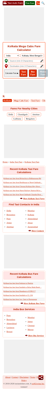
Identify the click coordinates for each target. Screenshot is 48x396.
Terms (32, 377)
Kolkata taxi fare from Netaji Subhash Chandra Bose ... (23, 195)
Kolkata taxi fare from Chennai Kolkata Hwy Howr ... (22, 186)
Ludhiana (17, 119)
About (7, 377)
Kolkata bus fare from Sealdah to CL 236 (18, 295)
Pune (9, 219)
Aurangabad (33, 227)
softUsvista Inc (38, 384)
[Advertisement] (24, 24)
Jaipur (30, 321)
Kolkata (7, 100)
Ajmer (9, 223)
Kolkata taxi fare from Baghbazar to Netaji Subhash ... (22, 182)
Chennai (31, 325)
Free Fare (30, 3)
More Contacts (37, 231)
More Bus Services (36, 336)
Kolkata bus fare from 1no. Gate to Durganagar (20, 299)
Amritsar (36, 114)
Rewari (9, 332)
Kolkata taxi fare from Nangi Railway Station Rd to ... (22, 190)
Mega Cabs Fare (21, 101)
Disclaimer (24, 377)
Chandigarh (23, 114)
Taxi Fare (35, 101)
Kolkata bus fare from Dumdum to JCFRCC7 (19, 291)
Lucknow (10, 327)
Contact (15, 377)
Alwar (30, 223)
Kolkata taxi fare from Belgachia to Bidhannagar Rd (22, 178)
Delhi (11, 114)
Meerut (30, 330)
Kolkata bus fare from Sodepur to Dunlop (18, 283)
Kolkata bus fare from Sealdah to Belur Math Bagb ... (22, 287)
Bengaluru (30, 119)
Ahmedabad (33, 219)
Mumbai (31, 211)
